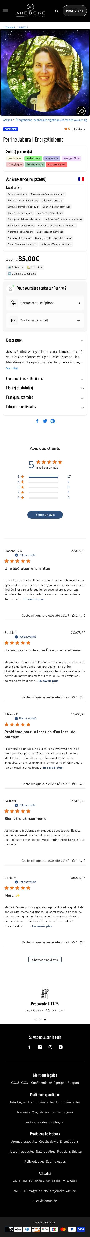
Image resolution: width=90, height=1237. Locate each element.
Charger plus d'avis (45, 960)
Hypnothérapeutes (41, 1102)
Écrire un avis (45, 515)
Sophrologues (56, 1161)
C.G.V (24, 1082)
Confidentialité (41, 1082)
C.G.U (15, 1082)
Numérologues (62, 1112)
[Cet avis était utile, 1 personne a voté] (73, 615)
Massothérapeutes (21, 1151)
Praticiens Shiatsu (69, 1151)
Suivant (22, 26)
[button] (44, 1019)
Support (73, 1082)
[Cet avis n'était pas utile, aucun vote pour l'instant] (81, 615)
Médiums (23, 1112)
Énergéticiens (69, 1141)
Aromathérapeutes (24, 1141)
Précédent (10, 27)
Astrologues (18, 1102)
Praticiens (75, 11)
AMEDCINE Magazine (27, 1191)
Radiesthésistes (36, 1122)
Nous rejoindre (54, 1191)
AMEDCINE (49, 1222)
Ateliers (71, 1191)
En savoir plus (34, 599)
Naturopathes (45, 1151)
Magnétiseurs (41, 1112)
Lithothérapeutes (68, 1102)
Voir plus (12, 368)
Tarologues (57, 1122)
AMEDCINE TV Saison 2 (28, 1181)
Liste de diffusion (45, 1201)
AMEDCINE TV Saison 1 (61, 1181)
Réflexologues (34, 1161)
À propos (60, 1082)
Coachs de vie (48, 1141)
